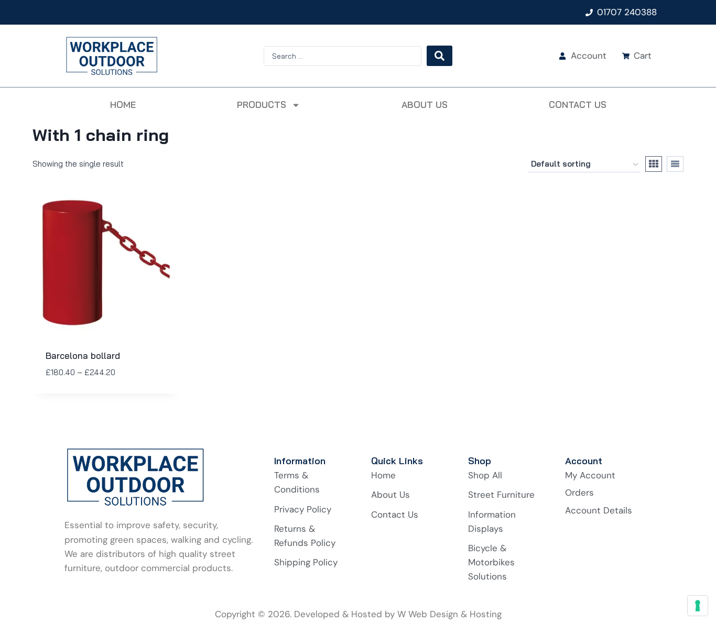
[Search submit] (439, 56)
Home (123, 104)
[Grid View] (653, 164)
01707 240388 (627, 12)
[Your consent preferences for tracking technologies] (698, 606)
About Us (425, 104)
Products (261, 104)
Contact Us (577, 104)
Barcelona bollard (83, 355)
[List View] (675, 164)
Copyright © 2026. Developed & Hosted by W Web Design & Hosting (358, 614)
